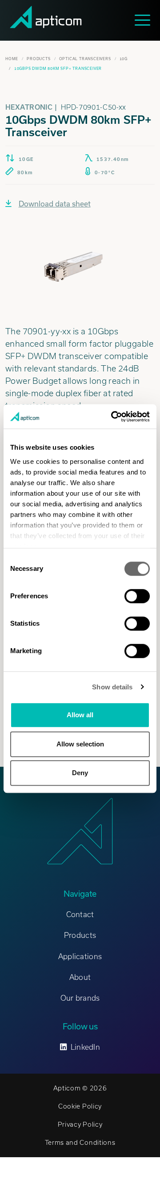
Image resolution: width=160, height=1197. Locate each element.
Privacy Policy (80, 1124)
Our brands (80, 998)
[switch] (137, 596)
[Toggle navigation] (145, 20)
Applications (80, 956)
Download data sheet (55, 203)
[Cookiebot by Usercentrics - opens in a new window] (113, 416)
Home (11, 59)
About (80, 977)
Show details (112, 687)
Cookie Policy (80, 1106)
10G (124, 59)
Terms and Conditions (80, 1142)
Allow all (80, 715)
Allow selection (80, 744)
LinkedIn (85, 1047)
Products (38, 59)
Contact (80, 914)
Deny (80, 772)
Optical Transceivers (85, 59)
